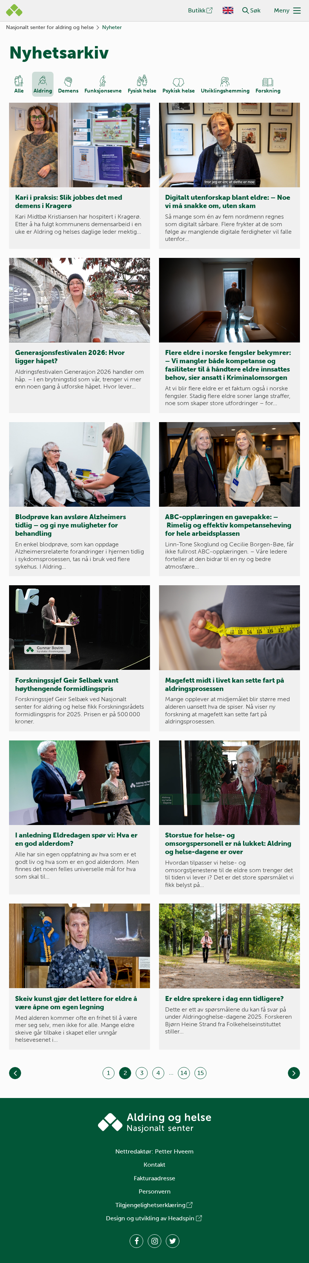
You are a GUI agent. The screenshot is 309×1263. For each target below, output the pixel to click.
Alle (19, 91)
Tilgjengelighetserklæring (150, 1205)
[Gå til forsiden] (154, 1123)
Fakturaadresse (154, 1178)
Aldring (43, 91)
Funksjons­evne (103, 91)
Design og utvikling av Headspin (150, 1218)
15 (200, 1072)
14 (184, 1072)
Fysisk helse (142, 91)
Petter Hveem (174, 1151)
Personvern (155, 1191)
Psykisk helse (178, 91)
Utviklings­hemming (225, 91)
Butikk (196, 10)
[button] (245, 10)
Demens (68, 91)
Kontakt (154, 1164)
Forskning (267, 91)
